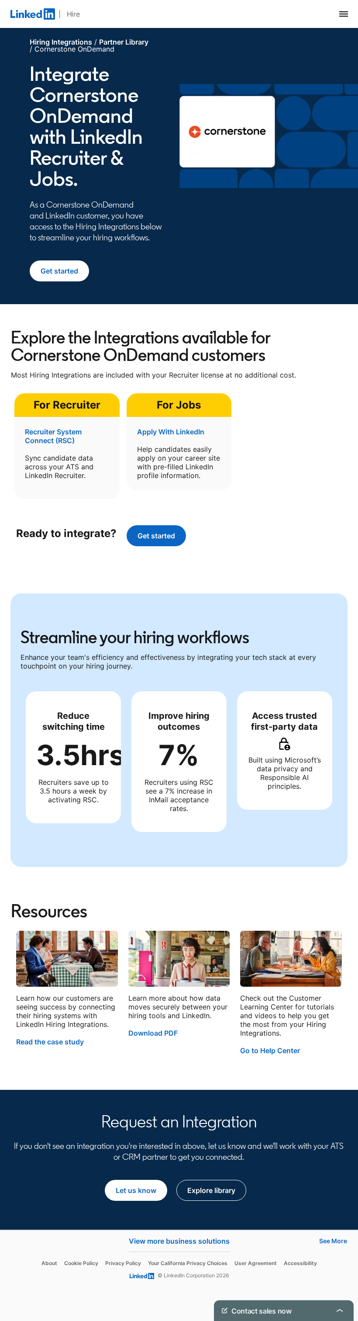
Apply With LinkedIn (170, 431)
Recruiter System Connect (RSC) (53, 436)
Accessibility (300, 1263)
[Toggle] (340, 1311)
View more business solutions (179, 1241)
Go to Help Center (270, 1050)
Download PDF (153, 1033)
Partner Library (123, 42)
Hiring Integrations (61, 42)
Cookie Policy (81, 1263)
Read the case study (50, 1041)
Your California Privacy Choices (187, 1263)
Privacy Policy (123, 1263)
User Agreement (255, 1263)
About (49, 1263)
